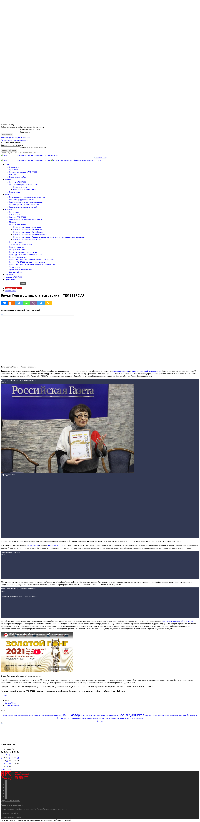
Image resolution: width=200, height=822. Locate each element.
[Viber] (33, 303)
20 (2, 763)
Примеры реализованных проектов (24, 204)
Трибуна (95, 715)
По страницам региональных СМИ (23, 184)
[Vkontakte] (4, 303)
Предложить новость (10, 801)
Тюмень (140, 718)
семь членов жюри (55, 545)
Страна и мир (14, 192)
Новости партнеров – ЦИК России (27, 239)
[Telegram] (41, 303)
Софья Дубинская (12, 705)
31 (12, 766)
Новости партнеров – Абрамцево (27, 227)
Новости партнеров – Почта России (28, 232)
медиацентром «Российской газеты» (178, 621)
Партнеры (9, 274)
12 (18, 758)
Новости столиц (20, 187)
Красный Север (104, 718)
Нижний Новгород (31, 715)
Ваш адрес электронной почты (33, 147)
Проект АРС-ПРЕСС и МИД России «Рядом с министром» (32, 264)
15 (7, 761)
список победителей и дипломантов (146, 371)
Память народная (16, 247)
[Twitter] (19, 303)
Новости (8, 179)
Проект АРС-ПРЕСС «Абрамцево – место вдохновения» (31, 259)
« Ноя (3, 769)
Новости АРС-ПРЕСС (17, 182)
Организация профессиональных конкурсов (27, 197)
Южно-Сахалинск (109, 715)
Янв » (8, 769)
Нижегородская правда (170, 715)
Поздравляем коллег (17, 249)
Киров (49, 715)
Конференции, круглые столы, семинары (25, 202)
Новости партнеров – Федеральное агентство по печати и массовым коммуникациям (48, 237)
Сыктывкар (42, 715)
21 (5, 763)
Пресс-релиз (64, 718)
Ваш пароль (25, 132)
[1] (67, 472)
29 (7, 766)
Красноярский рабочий (90, 718)
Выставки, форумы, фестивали (21, 199)
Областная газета (12, 715)
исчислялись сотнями (120, 371)
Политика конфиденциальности (14, 140)
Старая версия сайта (17, 177)
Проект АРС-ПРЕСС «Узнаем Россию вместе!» (27, 262)
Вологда (112, 718)
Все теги (100, 721)
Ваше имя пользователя (30, 129)
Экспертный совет (16, 272)
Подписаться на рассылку (12, 805)
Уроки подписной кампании (20, 269)
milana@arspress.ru (14, 817)
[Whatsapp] (26, 303)
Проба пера (14, 212)
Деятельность (11, 194)
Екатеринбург (87, 715)
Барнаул (21, 715)
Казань (5, 715)
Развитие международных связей (23, 207)
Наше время (76, 718)
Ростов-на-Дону (122, 718)
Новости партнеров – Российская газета (29, 234)
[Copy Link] (48, 303)
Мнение (12, 222)
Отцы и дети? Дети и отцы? (20, 244)
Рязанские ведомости (156, 715)
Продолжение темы (17, 257)
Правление (13, 169)
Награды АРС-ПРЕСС (13, 277)
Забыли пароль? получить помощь (15, 137)
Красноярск (56, 715)
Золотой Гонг (14, 214)
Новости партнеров (17, 224)
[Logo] (26, 160)
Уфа (99, 715)
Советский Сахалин (187, 715)
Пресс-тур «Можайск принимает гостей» (25, 254)
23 (10, 763)
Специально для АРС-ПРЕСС (24, 189)
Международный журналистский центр (25, 219)
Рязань (146, 715)
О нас (7, 164)
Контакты (13, 174)
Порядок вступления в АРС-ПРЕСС (23, 172)
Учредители (14, 167)
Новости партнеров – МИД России (27, 229)
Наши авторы (72, 715)
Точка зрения (14, 267)
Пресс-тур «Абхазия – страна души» (23, 252)
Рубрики (8, 209)
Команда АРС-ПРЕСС (17, 217)
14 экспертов (33, 545)
